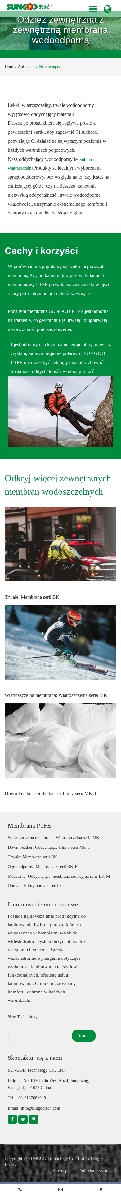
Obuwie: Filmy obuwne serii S (35, 885)
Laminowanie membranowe (43, 904)
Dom (9, 67)
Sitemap (60, 1171)
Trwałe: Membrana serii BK (32, 597)
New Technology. (23, 1017)
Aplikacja (26, 67)
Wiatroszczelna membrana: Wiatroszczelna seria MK (56, 695)
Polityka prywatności (97, 1171)
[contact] (101, 1190)
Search (84, 1035)
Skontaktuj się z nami (35, 1057)
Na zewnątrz (49, 67)
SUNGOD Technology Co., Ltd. (56, 1158)
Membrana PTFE (29, 825)
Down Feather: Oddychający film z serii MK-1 (50, 793)
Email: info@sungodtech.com (34, 1108)
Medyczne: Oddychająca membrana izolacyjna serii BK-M (59, 876)
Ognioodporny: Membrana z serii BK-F (42, 866)
